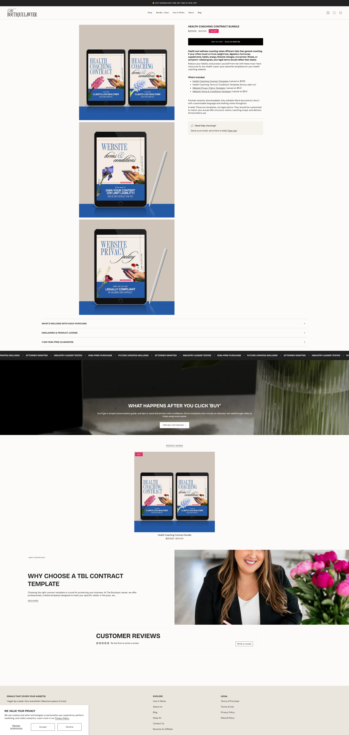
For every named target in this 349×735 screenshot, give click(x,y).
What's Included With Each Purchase (64, 323)
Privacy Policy (228, 712)
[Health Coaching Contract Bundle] (174, 492)
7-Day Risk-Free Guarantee (57, 342)
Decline (69, 726)
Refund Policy (227, 717)
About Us (157, 706)
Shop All (157, 717)
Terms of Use (227, 706)
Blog (155, 712)
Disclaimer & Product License (60, 332)
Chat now (232, 130)
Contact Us (158, 723)
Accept (43, 726)
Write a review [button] (244, 643)
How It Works (159, 701)
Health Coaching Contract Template (210, 81)
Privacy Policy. (62, 718)
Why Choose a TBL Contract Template (75, 580)
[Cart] (340, 12)
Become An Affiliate (163, 729)
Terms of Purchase (230, 701)
